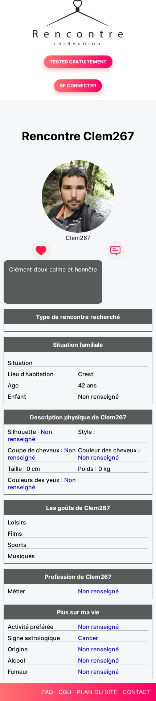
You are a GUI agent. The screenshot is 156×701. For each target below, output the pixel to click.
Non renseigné (30, 435)
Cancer (88, 638)
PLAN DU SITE (97, 692)
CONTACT (137, 692)
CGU (64, 692)
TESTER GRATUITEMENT (78, 62)
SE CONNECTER (78, 85)
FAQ (47, 692)
